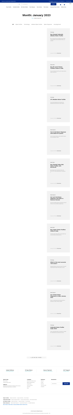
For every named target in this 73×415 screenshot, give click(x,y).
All (13, 24)
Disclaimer (28, 386)
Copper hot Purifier (21, 401)
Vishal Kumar (59, 53)
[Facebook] (52, 388)
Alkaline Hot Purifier (14, 401)
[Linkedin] (58, 388)
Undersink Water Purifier (7, 382)
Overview (42, 383)
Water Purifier (19, 24)
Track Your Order (68, 1)
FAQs (28, 388)
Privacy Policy (29, 383)
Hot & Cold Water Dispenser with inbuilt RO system (58, 132)
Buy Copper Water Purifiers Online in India (58, 230)
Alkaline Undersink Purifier (15, 399)
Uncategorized (57, 24)
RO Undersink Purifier (33, 399)
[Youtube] (56, 388)
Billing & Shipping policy (31, 382)
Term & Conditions (30, 385)
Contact (42, 382)
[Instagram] (60, 388)
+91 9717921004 (61, 1)
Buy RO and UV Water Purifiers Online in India (56, 67)
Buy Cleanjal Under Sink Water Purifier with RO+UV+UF (57, 166)
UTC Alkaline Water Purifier (58, 99)
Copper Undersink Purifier (25, 399)
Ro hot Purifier (28, 401)
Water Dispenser (48, 24)
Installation (42, 386)
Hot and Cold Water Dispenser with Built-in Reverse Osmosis (56, 198)
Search (53, 4)
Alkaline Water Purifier (36, 24)
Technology (27, 24)
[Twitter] (54, 388)
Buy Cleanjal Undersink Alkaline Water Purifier (56, 35)
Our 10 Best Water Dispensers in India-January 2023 (58, 296)
